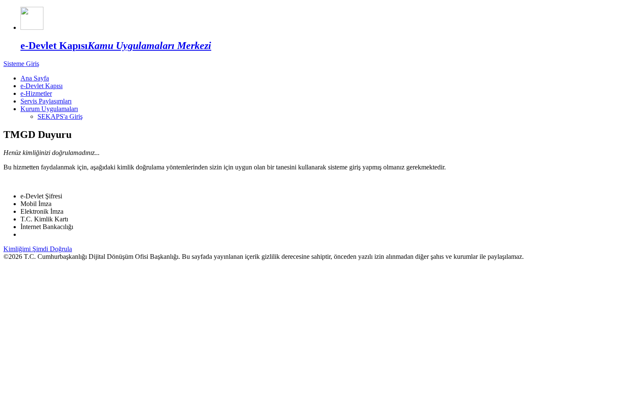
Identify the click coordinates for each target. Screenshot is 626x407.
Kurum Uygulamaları (49, 108)
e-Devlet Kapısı (41, 85)
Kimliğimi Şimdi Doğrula (37, 248)
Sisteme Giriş (21, 63)
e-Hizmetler (36, 93)
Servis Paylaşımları (46, 101)
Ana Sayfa (34, 78)
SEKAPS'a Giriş (60, 116)
